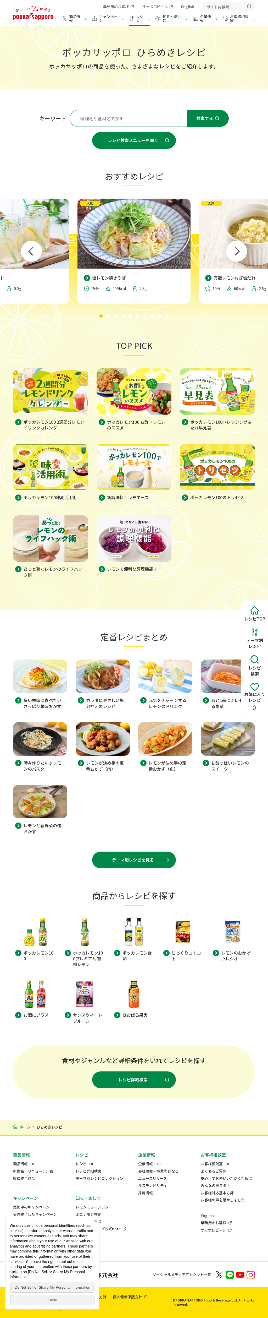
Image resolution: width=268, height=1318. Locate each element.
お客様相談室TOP (216, 1163)
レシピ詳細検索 (88, 1171)
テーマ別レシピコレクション (99, 1178)
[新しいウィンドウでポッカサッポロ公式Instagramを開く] (251, 1274)
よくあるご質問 (213, 1171)
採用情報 (145, 1192)
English (207, 1215)
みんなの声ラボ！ (215, 1185)
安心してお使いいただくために (226, 1178)
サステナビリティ (152, 1185)
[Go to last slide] (31, 251)
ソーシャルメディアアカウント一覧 (182, 1274)
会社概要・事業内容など (158, 1171)
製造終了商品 (24, 1178)
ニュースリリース (152, 1178)
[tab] (101, 316)
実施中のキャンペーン (31, 1207)
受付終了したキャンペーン (35, 1214)
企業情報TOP (149, 1163)
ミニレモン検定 (88, 1214)
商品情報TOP (24, 1163)
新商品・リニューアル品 (33, 1171)
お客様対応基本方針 (217, 1192)
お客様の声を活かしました (223, 1199)
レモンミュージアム (92, 1207)
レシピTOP (85, 1163)
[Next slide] (236, 251)
